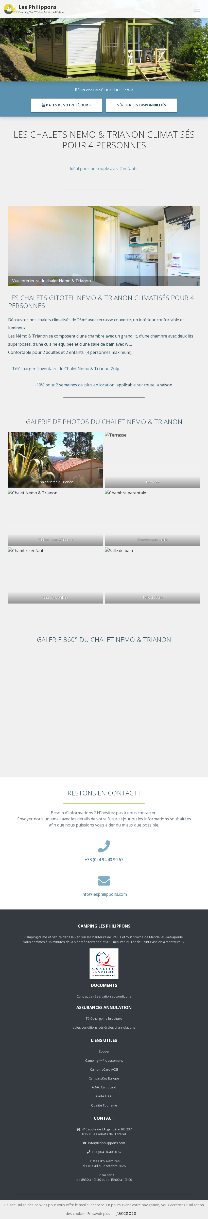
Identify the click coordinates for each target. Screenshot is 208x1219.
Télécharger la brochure (104, 1018)
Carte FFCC (104, 1096)
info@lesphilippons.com (104, 894)
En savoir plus (98, 1213)
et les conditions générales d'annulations (104, 1027)
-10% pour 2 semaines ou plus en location (74, 385)
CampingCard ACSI (104, 1069)
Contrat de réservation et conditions (104, 996)
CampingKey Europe (104, 1078)
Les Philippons (41, 9)
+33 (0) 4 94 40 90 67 (104, 859)
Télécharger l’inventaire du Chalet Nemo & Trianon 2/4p (65, 368)
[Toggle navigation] (197, 9)
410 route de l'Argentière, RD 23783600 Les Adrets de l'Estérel (107, 1131)
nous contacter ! (142, 813)
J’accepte (126, 1213)
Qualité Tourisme (104, 1105)
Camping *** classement (104, 1060)
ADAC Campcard (104, 1087)
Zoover (104, 1051)
